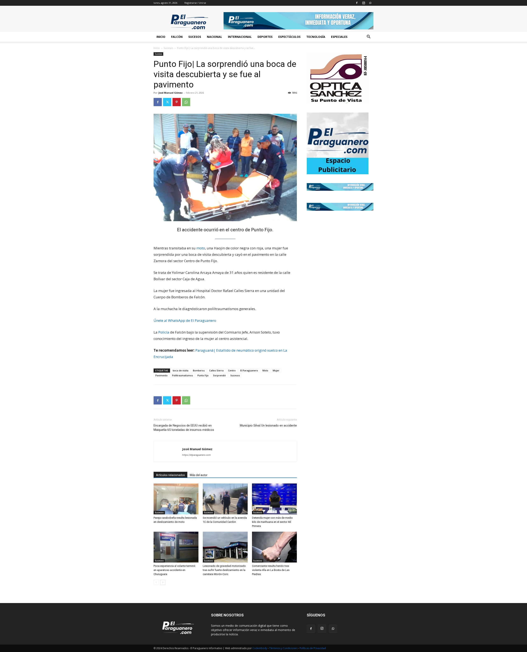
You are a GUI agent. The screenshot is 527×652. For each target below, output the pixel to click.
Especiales (339, 37)
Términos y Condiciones (283, 648)
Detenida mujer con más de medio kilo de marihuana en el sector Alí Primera (272, 522)
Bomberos (199, 370)
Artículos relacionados (170, 475)
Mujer (276, 370)
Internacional (240, 37)
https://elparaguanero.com (196, 454)
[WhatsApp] (370, 3)
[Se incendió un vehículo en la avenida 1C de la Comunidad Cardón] (225, 498)
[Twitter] (167, 102)
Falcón (177, 37)
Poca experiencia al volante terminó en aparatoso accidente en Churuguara (174, 570)
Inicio (160, 37)
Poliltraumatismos (182, 375)
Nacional (214, 37)
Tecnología (315, 37)
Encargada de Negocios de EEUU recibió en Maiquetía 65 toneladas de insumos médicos (184, 428)
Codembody (260, 648)
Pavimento (161, 375)
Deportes (265, 37)
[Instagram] (363, 3)
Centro (232, 370)
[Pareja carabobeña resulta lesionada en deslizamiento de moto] (176, 498)
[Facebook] (357, 3)
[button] (368, 37)
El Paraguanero (249, 370)
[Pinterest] (177, 102)
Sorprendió (219, 375)
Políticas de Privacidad (313, 648)
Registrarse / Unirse (195, 2)
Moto (265, 370)
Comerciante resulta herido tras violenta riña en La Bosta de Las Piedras (270, 570)
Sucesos (194, 37)
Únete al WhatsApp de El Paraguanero (185, 320)
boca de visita (180, 370)
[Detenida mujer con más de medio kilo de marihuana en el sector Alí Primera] (274, 498)
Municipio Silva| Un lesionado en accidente (268, 425)
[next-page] (162, 582)
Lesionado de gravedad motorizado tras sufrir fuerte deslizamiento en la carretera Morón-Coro (224, 570)
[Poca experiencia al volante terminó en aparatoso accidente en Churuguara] (176, 547)
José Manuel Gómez (171, 92)
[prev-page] (156, 582)
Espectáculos (289, 37)
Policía (163, 332)
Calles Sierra (216, 370)
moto (200, 248)
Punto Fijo (203, 375)
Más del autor (199, 475)
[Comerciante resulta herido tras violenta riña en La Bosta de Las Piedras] (274, 547)
